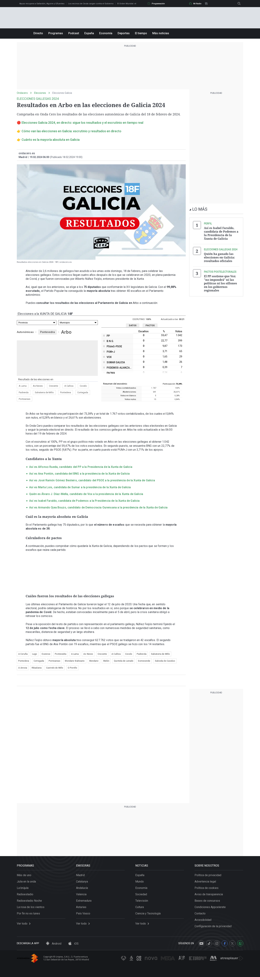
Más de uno (24, 875)
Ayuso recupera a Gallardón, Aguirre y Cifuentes (41, 4)
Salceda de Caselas (165, 661)
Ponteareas (24, 399)
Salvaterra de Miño (44, 392)
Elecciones (40, 92)
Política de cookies (206, 888)
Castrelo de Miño (54, 668)
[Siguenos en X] (232, 943)
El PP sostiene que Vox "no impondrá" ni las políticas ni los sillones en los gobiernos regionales (220, 283)
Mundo (139, 881)
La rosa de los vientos (30, 907)
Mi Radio (197, 3)
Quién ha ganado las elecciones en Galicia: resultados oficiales (219, 257)
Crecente (53, 386)
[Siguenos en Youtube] (201, 943)
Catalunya (82, 881)
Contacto (200, 913)
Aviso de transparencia (209, 894)
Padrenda (23, 392)
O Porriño (72, 668)
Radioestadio (25, 894)
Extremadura (83, 900)
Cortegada (82, 392)
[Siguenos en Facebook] (225, 943)
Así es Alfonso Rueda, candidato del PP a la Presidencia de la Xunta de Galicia (80, 467)
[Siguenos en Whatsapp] (240, 943)
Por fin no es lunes (28, 913)
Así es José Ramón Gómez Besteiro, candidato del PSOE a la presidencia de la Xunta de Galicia (92, 480)
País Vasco (83, 913)
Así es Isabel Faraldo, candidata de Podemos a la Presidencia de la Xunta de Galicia (84, 500)
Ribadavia (37, 668)
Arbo (66, 332)
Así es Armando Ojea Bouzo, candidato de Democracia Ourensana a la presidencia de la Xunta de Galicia (98, 507)
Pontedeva (65, 392)
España (89, 33)
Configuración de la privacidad (213, 926)
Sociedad (141, 894)
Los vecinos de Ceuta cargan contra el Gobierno (91, 4)
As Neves (38, 386)
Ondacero (22, 92)
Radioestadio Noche (29, 900)
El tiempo (141, 33)
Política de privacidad (208, 875)
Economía (105, 33)
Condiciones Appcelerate (210, 907)
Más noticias (160, 33)
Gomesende (144, 661)
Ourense (46, 654)
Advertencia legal (205, 881)
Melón (106, 661)
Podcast (73, 33)
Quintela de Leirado (123, 661)
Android (56, 943)
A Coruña (23, 654)
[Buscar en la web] (239, 3)
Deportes (124, 33)
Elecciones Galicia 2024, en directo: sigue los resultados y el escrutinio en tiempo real (82, 122)
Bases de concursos (207, 900)
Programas (55, 33)
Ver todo (22, 923)
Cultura (139, 907)
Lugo (34, 654)
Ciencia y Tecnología (148, 913)
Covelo (83, 386)
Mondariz (94, 661)
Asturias (81, 907)
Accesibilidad (203, 920)
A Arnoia (22, 668)
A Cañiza (68, 386)
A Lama (23, 386)
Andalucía (82, 888)
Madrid (80, 875)
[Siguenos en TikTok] (209, 943)
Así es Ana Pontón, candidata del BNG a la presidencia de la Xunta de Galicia (79, 473)
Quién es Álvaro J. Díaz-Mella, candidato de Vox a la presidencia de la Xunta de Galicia (86, 494)
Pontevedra (47, 332)
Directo (38, 33)
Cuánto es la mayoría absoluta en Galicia (51, 139)
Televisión (141, 900)
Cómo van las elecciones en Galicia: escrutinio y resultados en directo (71, 131)
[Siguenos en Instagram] (217, 943)
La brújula (22, 888)
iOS (76, 943)
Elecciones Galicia (62, 92)
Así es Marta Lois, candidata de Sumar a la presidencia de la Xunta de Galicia (80, 487)
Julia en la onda (26, 881)
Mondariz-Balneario (75, 661)
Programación (158, 3)
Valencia (81, 894)
